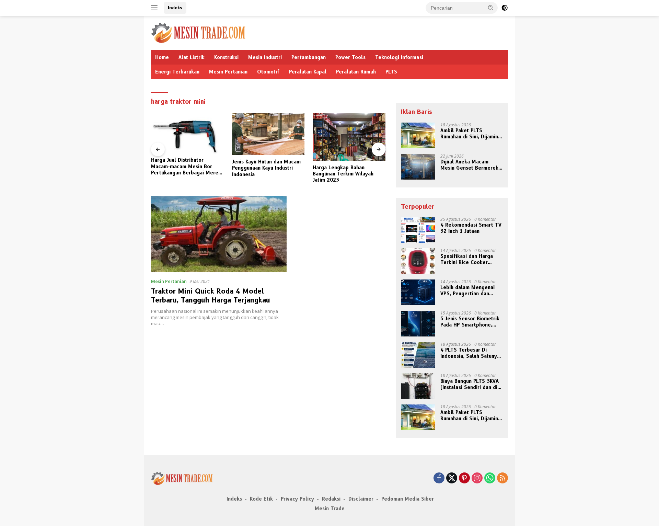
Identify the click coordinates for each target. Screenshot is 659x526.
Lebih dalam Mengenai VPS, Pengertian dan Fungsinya (467, 290)
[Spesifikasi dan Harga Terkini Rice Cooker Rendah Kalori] (418, 261)
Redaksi (331, 499)
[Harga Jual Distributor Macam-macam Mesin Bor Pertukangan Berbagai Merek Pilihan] (187, 133)
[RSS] (502, 478)
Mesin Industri (265, 57)
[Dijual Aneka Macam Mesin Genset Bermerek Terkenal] (418, 167)
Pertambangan (308, 57)
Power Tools (350, 57)
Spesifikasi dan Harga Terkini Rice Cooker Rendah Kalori (466, 259)
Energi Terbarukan (177, 72)
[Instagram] (477, 478)
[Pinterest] (464, 478)
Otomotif (268, 72)
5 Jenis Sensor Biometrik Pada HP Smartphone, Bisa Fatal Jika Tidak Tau (469, 322)
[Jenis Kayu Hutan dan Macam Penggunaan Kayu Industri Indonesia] (268, 134)
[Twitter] (451, 478)
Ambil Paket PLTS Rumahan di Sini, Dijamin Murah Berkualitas (469, 133)
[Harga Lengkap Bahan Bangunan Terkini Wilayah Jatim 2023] (349, 137)
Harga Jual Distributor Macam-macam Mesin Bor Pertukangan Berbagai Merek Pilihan (186, 166)
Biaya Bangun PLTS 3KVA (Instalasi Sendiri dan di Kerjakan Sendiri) (469, 384)
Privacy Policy (297, 499)
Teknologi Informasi (399, 57)
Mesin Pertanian (228, 72)
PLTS (391, 72)
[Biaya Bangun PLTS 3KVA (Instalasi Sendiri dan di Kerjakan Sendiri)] (418, 386)
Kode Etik (261, 499)
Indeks (175, 7)
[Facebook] (438, 478)
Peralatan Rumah (356, 72)
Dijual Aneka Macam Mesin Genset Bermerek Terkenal (469, 165)
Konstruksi (226, 57)
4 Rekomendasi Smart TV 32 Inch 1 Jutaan (470, 228)
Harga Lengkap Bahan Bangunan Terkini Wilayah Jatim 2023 (343, 173)
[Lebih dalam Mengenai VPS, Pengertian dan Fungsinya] (418, 292)
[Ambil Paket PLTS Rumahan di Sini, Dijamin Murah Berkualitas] (418, 135)
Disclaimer (360, 499)
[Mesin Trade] (198, 32)
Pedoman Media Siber (407, 499)
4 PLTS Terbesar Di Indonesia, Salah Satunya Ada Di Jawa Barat (470, 353)
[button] (491, 7)
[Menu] (155, 8)
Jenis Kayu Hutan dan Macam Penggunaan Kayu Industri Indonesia (266, 168)
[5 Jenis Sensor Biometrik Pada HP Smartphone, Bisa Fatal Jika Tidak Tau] (418, 323)
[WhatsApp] (489, 478)
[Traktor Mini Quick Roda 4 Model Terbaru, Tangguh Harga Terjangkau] (219, 234)
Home (162, 57)
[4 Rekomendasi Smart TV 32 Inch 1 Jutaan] (418, 230)
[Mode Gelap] (504, 8)
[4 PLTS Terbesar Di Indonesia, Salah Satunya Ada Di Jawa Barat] (418, 355)
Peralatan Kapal (307, 72)
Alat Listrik (191, 57)
